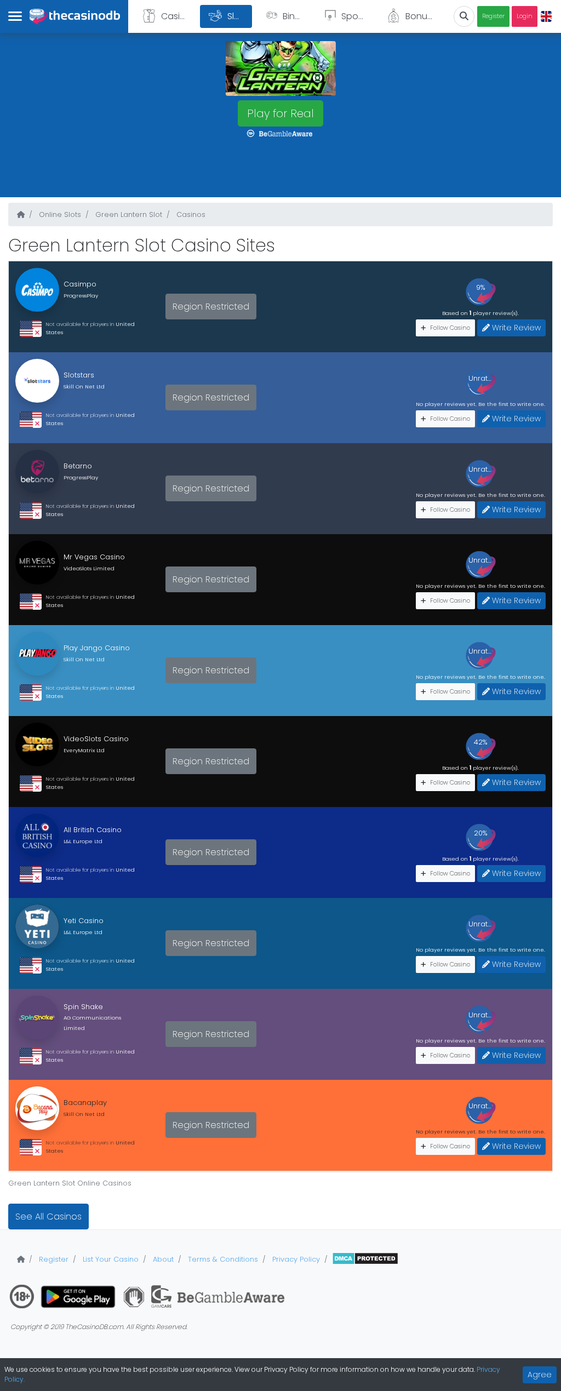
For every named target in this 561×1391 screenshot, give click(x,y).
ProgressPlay (81, 295)
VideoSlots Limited (89, 568)
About (162, 1259)
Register (493, 16)
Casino (176, 16)
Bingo (295, 16)
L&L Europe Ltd (83, 841)
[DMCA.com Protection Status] (365, 1259)
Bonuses (423, 16)
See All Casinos (48, 1216)
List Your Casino (110, 1259)
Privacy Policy (295, 1259)
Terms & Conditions (222, 1259)
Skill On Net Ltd (84, 386)
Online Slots (59, 214)
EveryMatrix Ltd (84, 750)
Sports (355, 16)
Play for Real (280, 113)
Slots (237, 16)
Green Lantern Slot (127, 214)
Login (525, 16)
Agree (540, 1374)
